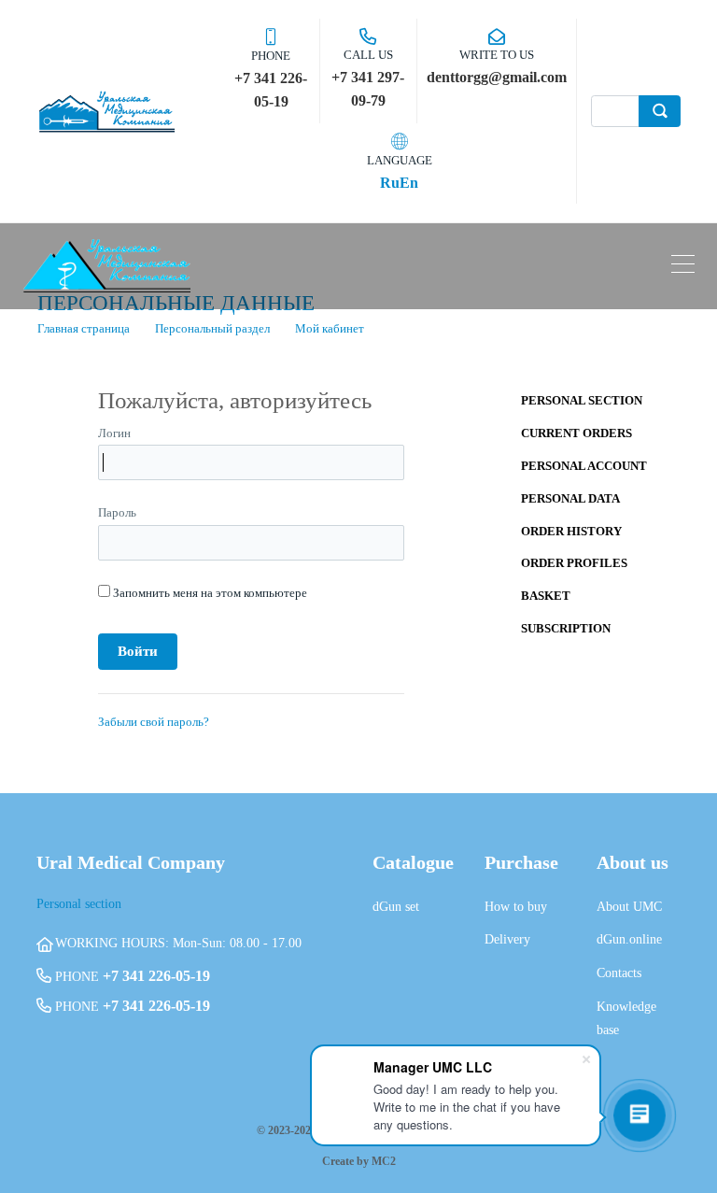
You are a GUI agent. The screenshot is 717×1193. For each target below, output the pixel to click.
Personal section (581, 400)
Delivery (507, 939)
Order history (571, 531)
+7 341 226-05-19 (156, 976)
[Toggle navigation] (683, 267)
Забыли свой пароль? (153, 722)
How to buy (516, 907)
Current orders (576, 433)
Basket (545, 596)
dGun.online (629, 939)
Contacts (619, 973)
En (409, 183)
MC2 (384, 1161)
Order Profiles (574, 563)
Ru (390, 183)
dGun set (396, 907)
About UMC (629, 907)
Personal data (570, 498)
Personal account (584, 466)
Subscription (566, 628)
